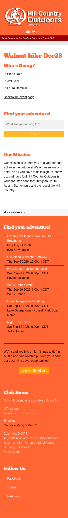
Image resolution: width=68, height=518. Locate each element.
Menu (36, 31)
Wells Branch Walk (19, 285)
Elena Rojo (14, 74)
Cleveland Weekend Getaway (27, 257)
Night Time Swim (18, 322)
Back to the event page (19, 97)
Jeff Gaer (13, 81)
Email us (9, 420)
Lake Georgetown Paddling (25, 301)
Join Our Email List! (34, 370)
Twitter (11, 487)
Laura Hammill (17, 88)
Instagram (13, 496)
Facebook (14, 478)
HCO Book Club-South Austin (27, 268)
